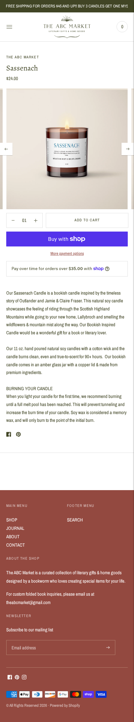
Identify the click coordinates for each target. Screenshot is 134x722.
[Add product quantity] (13, 220)
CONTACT (15, 545)
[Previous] (6, 149)
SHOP (11, 520)
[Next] (128, 149)
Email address (23, 640)
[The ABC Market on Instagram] (24, 678)
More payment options (67, 253)
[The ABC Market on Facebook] (9, 678)
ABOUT (13, 536)
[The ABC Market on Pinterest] (17, 678)
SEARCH (75, 520)
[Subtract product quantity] (35, 220)
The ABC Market (22, 57)
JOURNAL (15, 528)
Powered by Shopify (65, 705)
